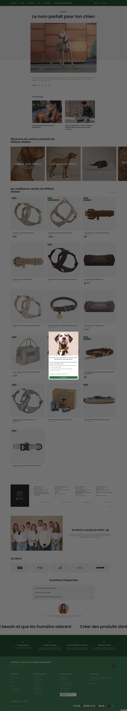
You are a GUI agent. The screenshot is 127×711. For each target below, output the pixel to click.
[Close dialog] (77, 333)
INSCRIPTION (63, 377)
